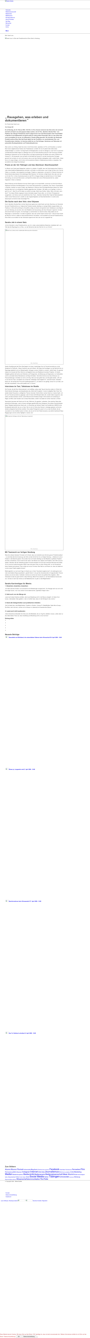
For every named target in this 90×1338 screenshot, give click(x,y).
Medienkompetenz (18, 1174)
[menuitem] (45, 10)
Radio (24, 1177)
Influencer (19, 1172)
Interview (41, 1172)
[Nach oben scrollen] (0, 1332)
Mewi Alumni (68, 1174)
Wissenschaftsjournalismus (10, 1179)
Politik (21, 1177)
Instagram (26, 1171)
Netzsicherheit (11, 1177)
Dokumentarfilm (45, 1169)
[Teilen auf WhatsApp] (7, 625)
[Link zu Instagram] (6, 1183)
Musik (75, 1174)
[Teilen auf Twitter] (7, 623)
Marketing (77, 1172)
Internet (34, 1171)
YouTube (44, 1178)
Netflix (6, 1177)
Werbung (77, 1177)
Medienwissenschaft (54, 1174)
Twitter (46, 1177)
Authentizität (27, 1169)
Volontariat (71, 1177)
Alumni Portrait (17, 1169)
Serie (27, 1177)
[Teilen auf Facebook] (7, 620)
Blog (32, 1169)
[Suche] (6, 29)
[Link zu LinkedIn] (6, 1189)
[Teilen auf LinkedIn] (7, 628)
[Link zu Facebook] (6, 1185)
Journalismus (52, 1171)
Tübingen (54, 1176)
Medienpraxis (39, 1174)
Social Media (37, 1176)
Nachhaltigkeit (81, 1174)
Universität (64, 1176)
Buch (35, 1169)
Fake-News (62, 1169)
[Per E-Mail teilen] (7, 630)
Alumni (8, 1169)
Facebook (54, 1169)
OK (19, 1336)
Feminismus (68, 1169)
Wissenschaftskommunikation (28, 1179)
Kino (60, 1172)
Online (17, 1177)
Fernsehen (76, 1169)
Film (83, 1169)
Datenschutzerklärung (29, 1336)
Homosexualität (10, 1172)
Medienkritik (28, 1174)
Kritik (72, 1172)
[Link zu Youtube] (6, 1187)
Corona (40, 1169)
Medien (8, 1174)
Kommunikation (66, 1172)
